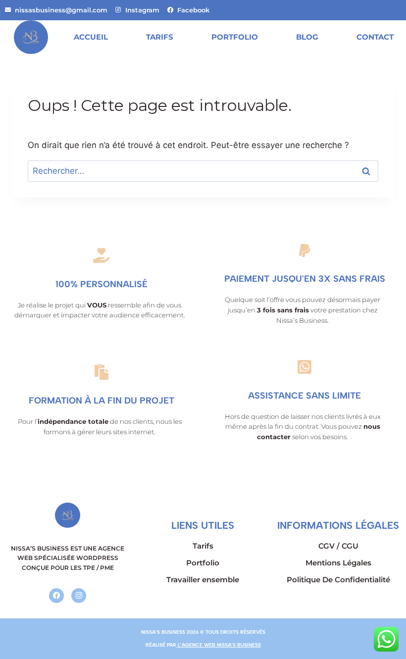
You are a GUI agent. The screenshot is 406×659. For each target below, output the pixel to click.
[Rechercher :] (203, 171)
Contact (375, 37)
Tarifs (159, 37)
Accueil (91, 37)
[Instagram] (78, 595)
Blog (307, 37)
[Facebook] (56, 595)
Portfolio (234, 37)
